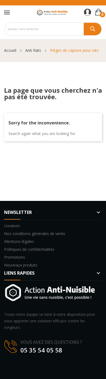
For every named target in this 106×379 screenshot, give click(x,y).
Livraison (12, 225)
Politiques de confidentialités (29, 249)
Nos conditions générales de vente (34, 233)
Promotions (14, 257)
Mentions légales (19, 241)
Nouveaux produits (21, 265)
